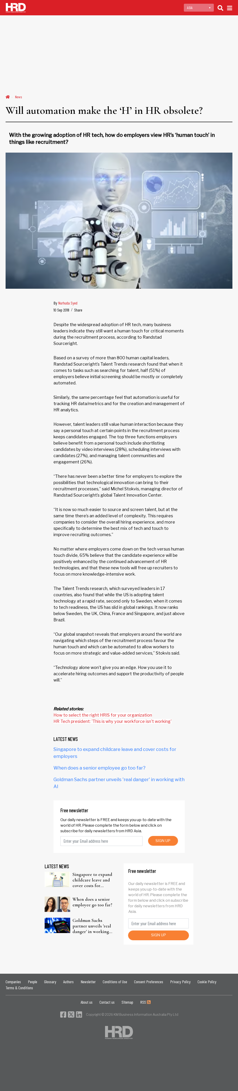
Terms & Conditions (19, 987)
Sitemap (127, 1002)
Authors (68, 981)
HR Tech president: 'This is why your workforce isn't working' (112, 721)
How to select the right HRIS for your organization (102, 715)
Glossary (50, 981)
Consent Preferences (148, 981)
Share (78, 309)
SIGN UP (162, 841)
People (32, 981)
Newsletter (88, 981)
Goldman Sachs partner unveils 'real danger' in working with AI (92, 926)
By (65, 302)
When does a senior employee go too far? (99, 768)
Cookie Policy (207, 981)
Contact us (107, 1002)
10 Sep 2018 (61, 309)
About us (87, 1002)
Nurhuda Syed (67, 302)
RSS (143, 1002)
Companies (13, 981)
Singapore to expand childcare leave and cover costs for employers (92, 880)
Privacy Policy (180, 981)
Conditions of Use (115, 981)
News (18, 97)
